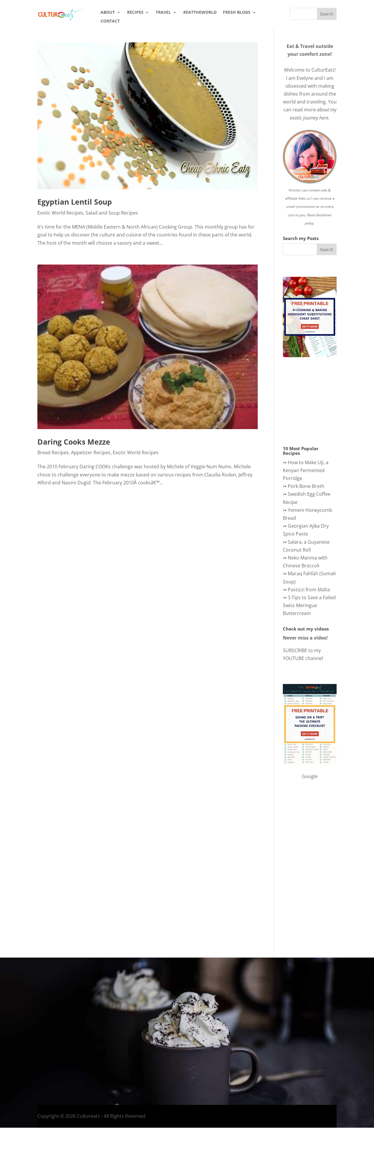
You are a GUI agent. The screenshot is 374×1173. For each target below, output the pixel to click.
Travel (163, 12)
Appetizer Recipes (90, 452)
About (108, 12)
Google (310, 776)
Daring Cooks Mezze (73, 442)
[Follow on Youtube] (307, 1039)
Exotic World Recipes (60, 213)
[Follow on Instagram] (284, 1039)
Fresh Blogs (236, 12)
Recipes (135, 12)
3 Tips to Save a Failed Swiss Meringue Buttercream (309, 605)
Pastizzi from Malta (309, 589)
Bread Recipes (53, 452)
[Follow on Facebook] (272, 1039)
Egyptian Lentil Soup (74, 202)
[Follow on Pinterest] (319, 1039)
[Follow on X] (296, 1039)
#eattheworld (200, 12)
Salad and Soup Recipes (112, 213)
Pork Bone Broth (306, 486)
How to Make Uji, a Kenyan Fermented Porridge (305, 470)
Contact (110, 21)
